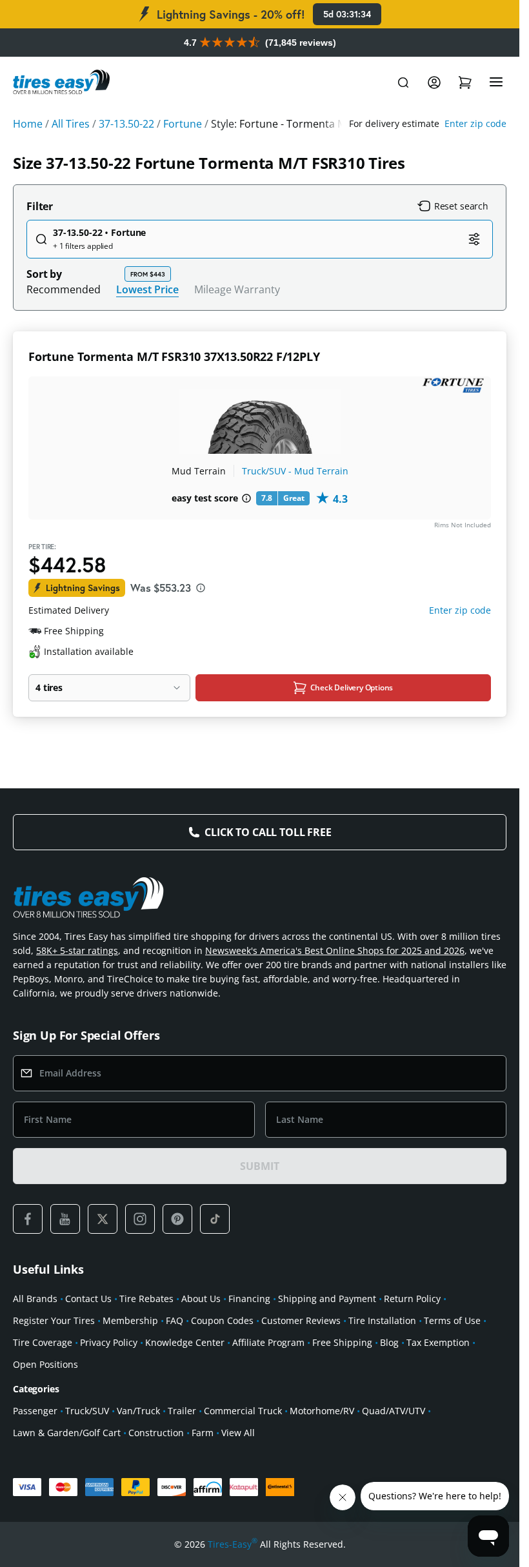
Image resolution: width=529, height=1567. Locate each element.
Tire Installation (382, 1320)
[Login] (434, 82)
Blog (389, 1342)
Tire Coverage (42, 1342)
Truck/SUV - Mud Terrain (295, 471)
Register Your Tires (54, 1320)
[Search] (403, 82)
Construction (156, 1432)
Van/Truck (138, 1411)
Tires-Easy (232, 1543)
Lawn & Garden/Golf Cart (67, 1432)
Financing (249, 1298)
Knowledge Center (185, 1342)
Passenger (35, 1411)
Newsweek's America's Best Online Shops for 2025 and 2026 (334, 950)
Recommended (63, 289)
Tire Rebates (146, 1298)
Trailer (182, 1411)
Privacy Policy (108, 1342)
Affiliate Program (268, 1342)
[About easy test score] (246, 498)
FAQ (174, 1320)
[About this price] (201, 588)
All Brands (35, 1298)
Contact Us (88, 1298)
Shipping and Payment (327, 1298)
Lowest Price (147, 289)
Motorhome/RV (322, 1411)
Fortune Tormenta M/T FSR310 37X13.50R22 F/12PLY (174, 356)
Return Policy (412, 1298)
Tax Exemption (438, 1342)
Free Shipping (342, 1342)
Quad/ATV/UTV (393, 1411)
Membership (130, 1320)
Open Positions (45, 1364)
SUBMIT (259, 1166)
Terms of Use (452, 1320)
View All (238, 1432)
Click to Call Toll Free (268, 832)
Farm (203, 1432)
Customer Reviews (301, 1320)
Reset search (461, 206)
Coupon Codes (222, 1320)
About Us (201, 1298)
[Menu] (496, 82)
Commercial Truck (243, 1411)
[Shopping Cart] (465, 82)
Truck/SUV (87, 1411)
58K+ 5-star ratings (77, 950)
